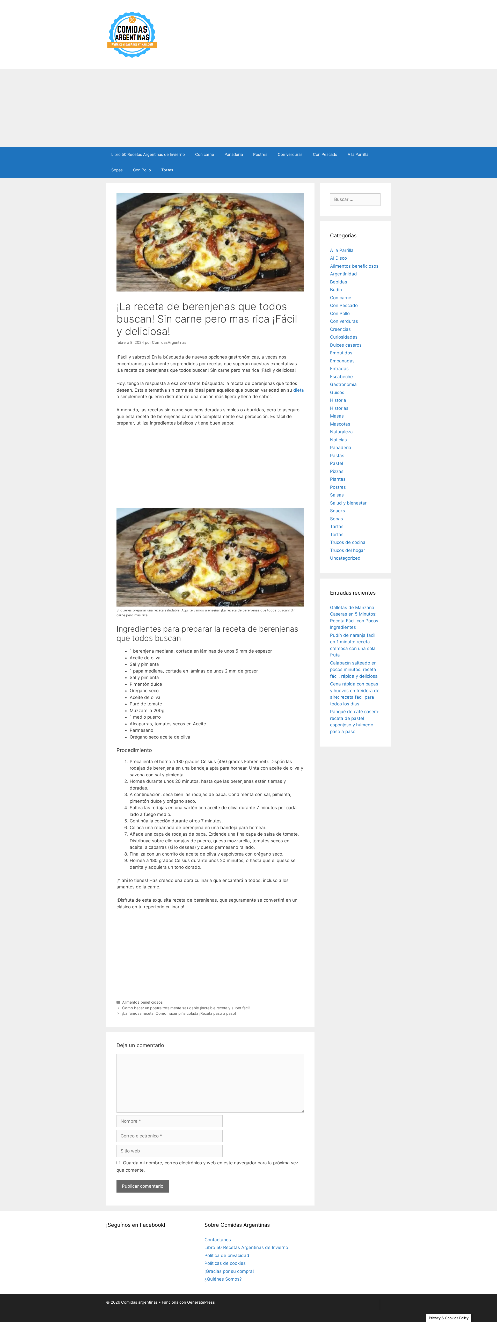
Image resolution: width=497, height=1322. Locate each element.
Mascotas (340, 424)
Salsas (337, 495)
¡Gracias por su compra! (229, 1271)
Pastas (337, 455)
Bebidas (338, 281)
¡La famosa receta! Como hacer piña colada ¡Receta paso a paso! (179, 1013)
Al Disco (338, 258)
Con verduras (290, 154)
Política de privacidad (226, 1255)
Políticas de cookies (225, 1263)
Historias (339, 408)
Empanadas (342, 360)
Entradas (339, 368)
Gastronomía (343, 384)
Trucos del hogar (347, 550)
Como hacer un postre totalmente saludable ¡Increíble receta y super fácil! (186, 1008)
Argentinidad (343, 273)
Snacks (337, 510)
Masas (337, 416)
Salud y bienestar (348, 503)
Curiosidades (343, 337)
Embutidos (341, 352)
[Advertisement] (248, 108)
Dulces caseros (346, 345)
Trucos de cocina (348, 542)
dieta (298, 390)
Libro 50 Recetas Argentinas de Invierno (148, 154)
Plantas (338, 479)
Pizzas (336, 471)
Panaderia (233, 154)
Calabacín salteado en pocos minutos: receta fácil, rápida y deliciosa (354, 669)
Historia (338, 400)
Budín (336, 289)
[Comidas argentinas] (132, 34)
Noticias (338, 439)
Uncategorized (345, 558)
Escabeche (341, 376)
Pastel (336, 463)
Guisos (337, 392)
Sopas (117, 169)
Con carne (204, 154)
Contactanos (217, 1239)
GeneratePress (201, 1302)
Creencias (340, 329)
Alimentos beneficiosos (142, 1002)
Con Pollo (142, 169)
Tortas (167, 169)
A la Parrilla (358, 154)
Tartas (336, 526)
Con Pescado (325, 154)
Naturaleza (341, 431)
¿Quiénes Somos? (223, 1279)
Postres (260, 154)
